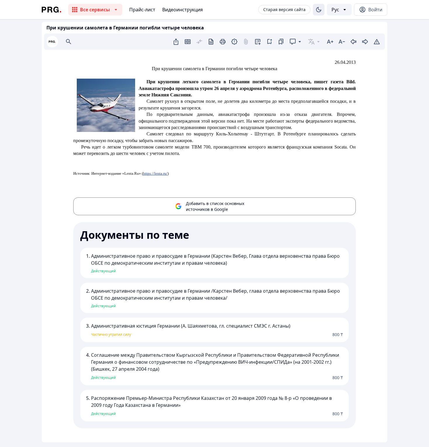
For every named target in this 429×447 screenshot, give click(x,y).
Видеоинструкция (182, 9)
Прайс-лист (142, 9)
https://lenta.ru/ (155, 173)
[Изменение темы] (319, 9)
